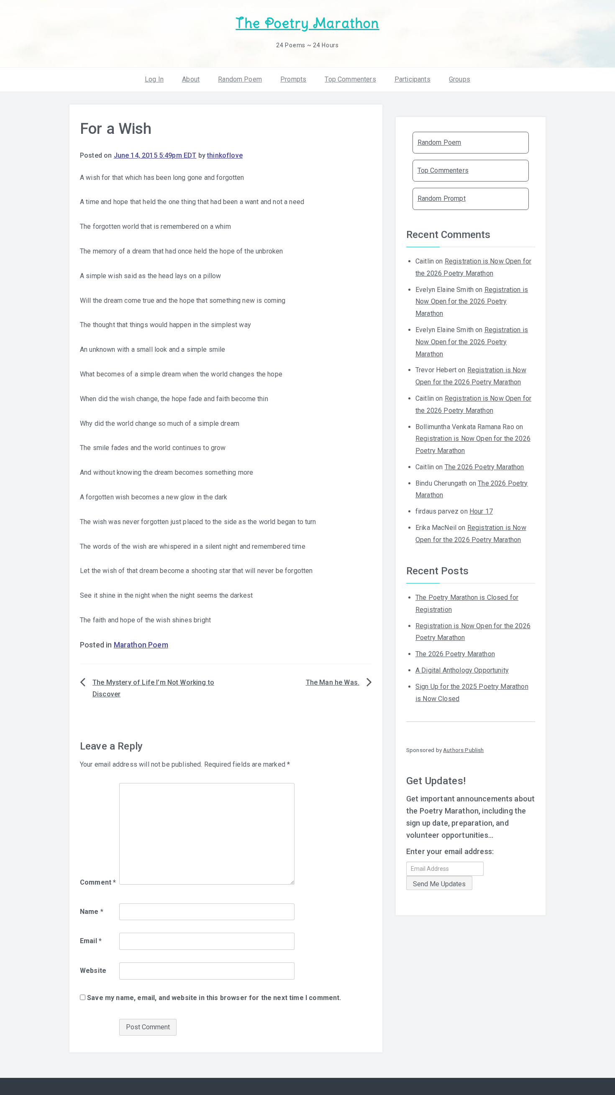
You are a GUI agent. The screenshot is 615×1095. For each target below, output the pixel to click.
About (191, 79)
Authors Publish (463, 750)
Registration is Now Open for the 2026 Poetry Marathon (471, 302)
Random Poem (240, 79)
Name (91, 912)
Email (91, 941)
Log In (154, 79)
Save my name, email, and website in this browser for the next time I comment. (214, 998)
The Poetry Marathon (307, 23)
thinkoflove (225, 155)
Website (93, 971)
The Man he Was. (332, 682)
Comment (98, 882)
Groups (459, 79)
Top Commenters (350, 79)
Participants (412, 79)
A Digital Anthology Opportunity (462, 670)
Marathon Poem (141, 645)
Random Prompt (442, 198)
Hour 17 (481, 511)
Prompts (293, 79)
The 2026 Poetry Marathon (484, 467)
